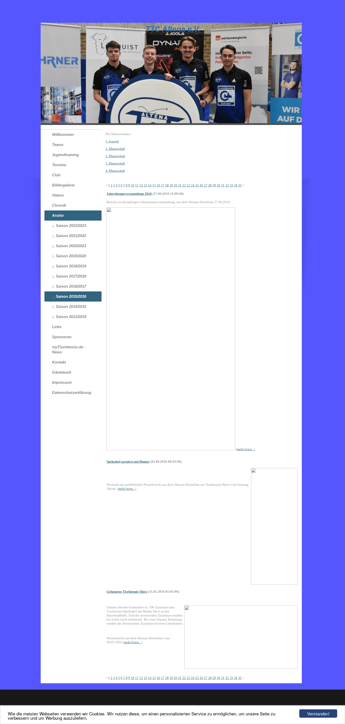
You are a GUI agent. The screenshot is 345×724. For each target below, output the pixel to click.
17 (162, 185)
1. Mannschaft (115, 149)
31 (223, 185)
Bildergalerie (63, 185)
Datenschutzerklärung (71, 392)
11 (137, 185)
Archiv (58, 215)
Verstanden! (318, 713)
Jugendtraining (65, 155)
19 (171, 185)
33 (231, 185)
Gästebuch (61, 372)
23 (188, 185)
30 (218, 185)
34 (235, 185)
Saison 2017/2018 (71, 276)
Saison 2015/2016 (71, 296)
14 (150, 185)
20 (175, 185)
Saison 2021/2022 (71, 235)
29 (214, 185)
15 (154, 185)
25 (197, 185)
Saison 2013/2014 (71, 316)
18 (167, 185)
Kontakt (59, 362)
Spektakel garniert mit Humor (128, 461)
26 (201, 185)
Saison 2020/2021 (71, 246)
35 (240, 185)
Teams (57, 144)
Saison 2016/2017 (71, 286)
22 (184, 185)
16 (158, 185)
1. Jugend (112, 141)
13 (145, 185)
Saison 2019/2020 (71, 256)
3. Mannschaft (115, 163)
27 (205, 185)
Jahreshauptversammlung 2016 (129, 194)
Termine (59, 165)
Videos (58, 195)
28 (210, 185)
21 (180, 185)
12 (141, 185)
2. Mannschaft (115, 156)
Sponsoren (61, 337)
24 (192, 185)
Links (57, 327)
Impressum (62, 382)
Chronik (59, 205)
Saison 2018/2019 (71, 266)
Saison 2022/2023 (71, 225)
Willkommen (63, 134)
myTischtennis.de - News (68, 349)
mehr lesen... (245, 449)
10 (132, 185)
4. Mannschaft (115, 171)
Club (56, 175)
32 (227, 185)
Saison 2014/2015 (71, 306)
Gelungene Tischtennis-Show (127, 591)
